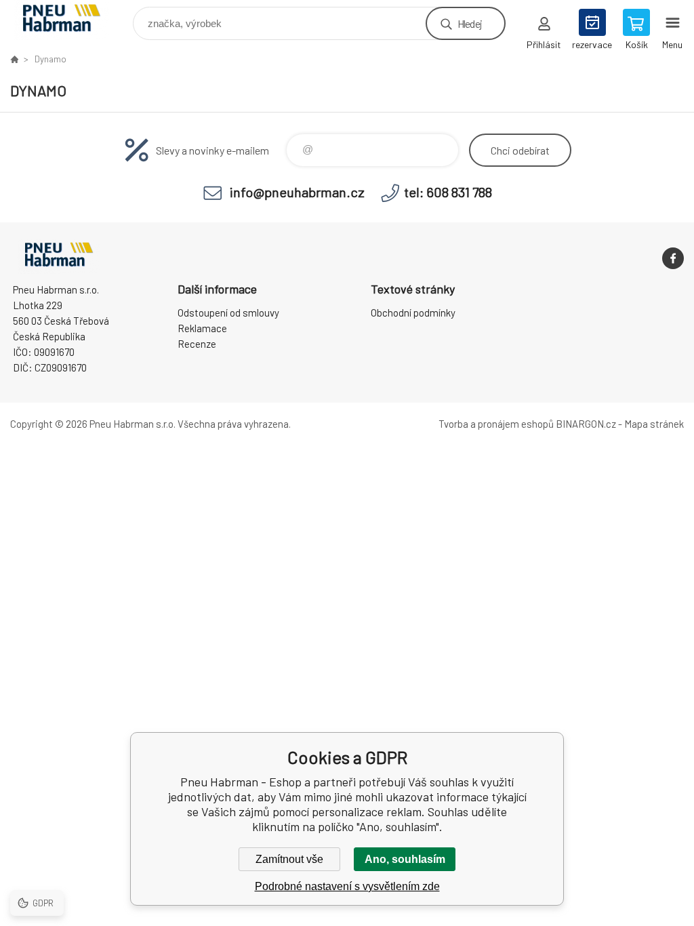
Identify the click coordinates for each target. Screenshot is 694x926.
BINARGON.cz (586, 424)
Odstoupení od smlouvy (228, 312)
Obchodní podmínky (413, 312)
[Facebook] (673, 258)
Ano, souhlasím (405, 859)
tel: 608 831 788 (448, 192)
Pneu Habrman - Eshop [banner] (70, 20)
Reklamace (202, 328)
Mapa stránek (654, 424)
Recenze (197, 344)
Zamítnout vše (289, 859)
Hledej (469, 23)
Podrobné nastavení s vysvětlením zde (347, 886)
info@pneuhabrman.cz (297, 192)
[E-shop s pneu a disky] (14, 59)
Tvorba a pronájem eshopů (496, 424)
